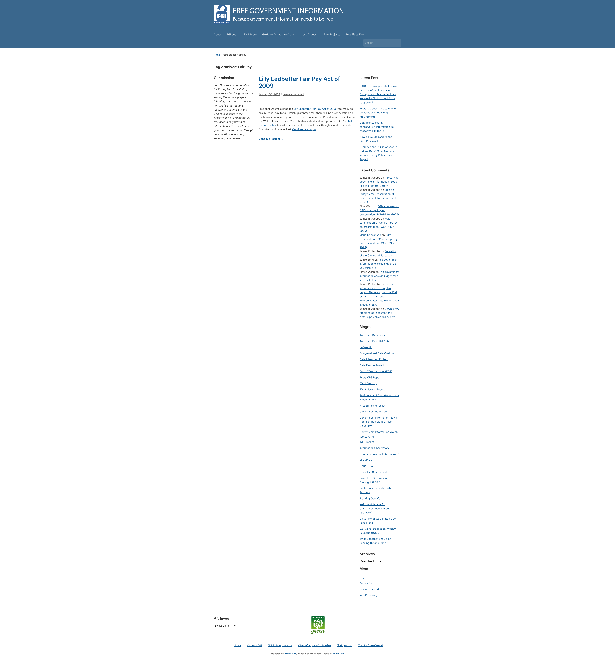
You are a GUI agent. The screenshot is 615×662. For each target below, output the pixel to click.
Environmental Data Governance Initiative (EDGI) (379, 397)
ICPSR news (367, 436)
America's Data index (372, 335)
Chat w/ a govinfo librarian (314, 645)
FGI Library (250, 34)
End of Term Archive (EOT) (376, 371)
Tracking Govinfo (370, 498)
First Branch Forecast (372, 405)
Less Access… (309, 34)
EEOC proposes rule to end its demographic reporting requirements (378, 112)
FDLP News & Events (372, 389)
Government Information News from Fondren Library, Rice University (378, 421)
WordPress (290, 653)
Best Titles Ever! (355, 34)
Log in (363, 577)
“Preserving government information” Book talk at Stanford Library (379, 181)
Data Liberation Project (374, 359)
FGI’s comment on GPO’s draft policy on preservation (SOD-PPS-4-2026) (379, 210)
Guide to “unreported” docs (279, 34)
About (217, 34)
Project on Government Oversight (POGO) (374, 480)
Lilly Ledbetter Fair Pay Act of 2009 (299, 82)
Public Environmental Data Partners (376, 490)
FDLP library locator (280, 645)
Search (397, 43)
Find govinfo (344, 645)
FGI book (232, 34)
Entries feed (367, 583)
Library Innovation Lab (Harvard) (379, 454)
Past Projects (332, 34)
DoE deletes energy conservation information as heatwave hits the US (377, 126)
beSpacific (366, 347)
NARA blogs (367, 466)
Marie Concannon (370, 235)
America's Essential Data (375, 341)
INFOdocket (367, 442)
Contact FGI (254, 645)
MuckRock (366, 460)
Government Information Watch (379, 431)
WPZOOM (338, 653)
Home (217, 54)
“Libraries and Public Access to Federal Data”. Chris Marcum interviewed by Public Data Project (378, 153)
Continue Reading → (271, 138)
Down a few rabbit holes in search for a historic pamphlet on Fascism (379, 313)
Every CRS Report (370, 377)
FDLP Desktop (368, 383)
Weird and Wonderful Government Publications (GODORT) (375, 508)
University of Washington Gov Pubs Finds (378, 520)
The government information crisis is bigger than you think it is (379, 263)
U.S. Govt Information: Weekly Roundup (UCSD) (378, 530)
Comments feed (369, 589)
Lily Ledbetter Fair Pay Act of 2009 (315, 108)
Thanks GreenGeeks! (370, 645)
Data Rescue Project (372, 365)
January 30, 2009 (269, 94)
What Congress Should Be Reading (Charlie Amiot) (375, 541)
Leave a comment (293, 94)
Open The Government (373, 472)
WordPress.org (368, 595)
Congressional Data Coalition (377, 353)
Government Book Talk (373, 411)
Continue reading (304, 129)
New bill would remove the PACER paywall (376, 139)
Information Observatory (374, 448)
